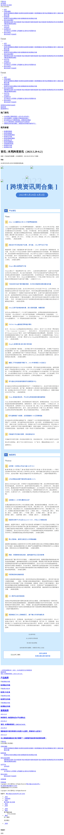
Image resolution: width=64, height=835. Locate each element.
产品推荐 (5, 678)
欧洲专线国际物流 (9, 135)
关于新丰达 (7, 30)
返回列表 (3, 107)
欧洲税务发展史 (11, 23)
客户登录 (3, 5)
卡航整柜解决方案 (39, 13)
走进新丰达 (7, 29)
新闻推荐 (5, 710)
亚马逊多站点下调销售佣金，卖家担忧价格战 (17, 120)
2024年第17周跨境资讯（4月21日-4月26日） (17, 116)
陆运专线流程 (43, 22)
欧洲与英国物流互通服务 (11, 13)
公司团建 (19, 30)
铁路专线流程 (34, 22)
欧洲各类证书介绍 (52, 22)
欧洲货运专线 (8, 145)
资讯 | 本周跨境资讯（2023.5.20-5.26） (12, 673)
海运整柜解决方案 (50, 13)
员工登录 (9, 5)
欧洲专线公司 (8, 140)
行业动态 (13, 34)
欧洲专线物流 (8, 133)
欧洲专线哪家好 (8, 142)
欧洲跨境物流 (8, 131)
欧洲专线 (6, 16)
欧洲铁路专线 (25, 18)
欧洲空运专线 (8, 18)
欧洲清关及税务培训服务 (26, 13)
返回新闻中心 (5, 108)
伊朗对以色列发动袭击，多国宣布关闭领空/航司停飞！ (20, 123)
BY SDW (14, 785)
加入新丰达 (25, 30)
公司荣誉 (13, 30)
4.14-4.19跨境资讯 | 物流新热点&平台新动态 (17, 121)
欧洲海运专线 (33, 18)
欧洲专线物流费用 (9, 138)
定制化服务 (7, 11)
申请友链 (3, 782)
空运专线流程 (18, 22)
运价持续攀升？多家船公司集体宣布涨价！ (16, 118)
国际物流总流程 (8, 22)
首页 (5, 9)
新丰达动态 (7, 34)
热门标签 (3, 785)
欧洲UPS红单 (5, 692)
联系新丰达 (32, 30)
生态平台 (6, 25)
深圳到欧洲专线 (8, 143)
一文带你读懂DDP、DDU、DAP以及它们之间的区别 (16, 670)
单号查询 (3, 3)
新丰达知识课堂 (8, 20)
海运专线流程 (26, 22)
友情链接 (3, 779)
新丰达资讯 (7, 32)
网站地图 (9, 785)
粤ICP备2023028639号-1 (33, 784)
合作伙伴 (6, 27)
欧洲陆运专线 (16, 18)
